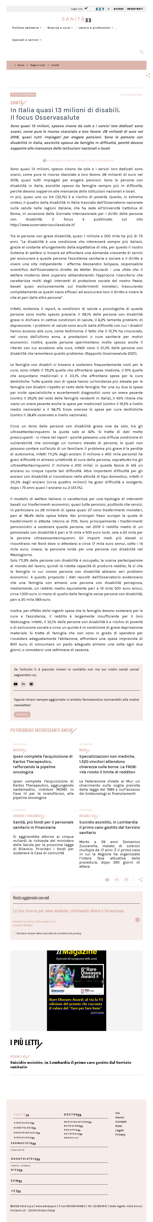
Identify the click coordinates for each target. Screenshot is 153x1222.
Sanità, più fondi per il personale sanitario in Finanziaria (43, 825)
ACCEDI (119, 8)
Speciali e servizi (26, 40)
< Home (19, 65)
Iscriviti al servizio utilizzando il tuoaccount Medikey (34, 923)
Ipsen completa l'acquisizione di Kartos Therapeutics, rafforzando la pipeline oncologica (43, 764)
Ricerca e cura (59, 27)
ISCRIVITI (22, 714)
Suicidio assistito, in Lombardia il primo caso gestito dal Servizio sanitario (109, 827)
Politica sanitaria (26, 27)
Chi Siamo (119, 1115)
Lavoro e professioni (95, 27)
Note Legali (119, 1128)
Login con (77, 8)
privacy (76, 933)
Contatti (120, 1121)
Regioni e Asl (37, 65)
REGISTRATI (135, 8)
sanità (55, 65)
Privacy (120, 1134)
